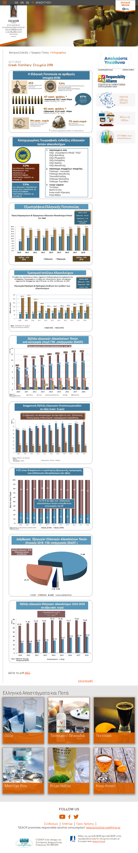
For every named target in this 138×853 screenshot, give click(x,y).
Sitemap (67, 824)
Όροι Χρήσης (85, 824)
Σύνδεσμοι (51, 824)
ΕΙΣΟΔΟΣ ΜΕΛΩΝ (125, 3)
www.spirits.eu (98, 841)
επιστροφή (85, 681)
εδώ (27, 673)
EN (22, 2)
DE (27, 2)
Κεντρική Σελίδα (18, 52)
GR (16, 2)
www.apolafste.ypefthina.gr (103, 827)
